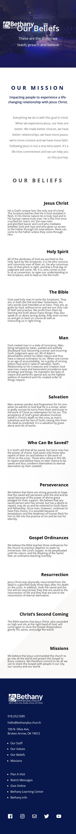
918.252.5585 (16, 716)
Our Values (17, 749)
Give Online (18, 786)
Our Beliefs (17, 755)
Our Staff (16, 743)
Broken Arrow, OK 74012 (24, 733)
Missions (16, 761)
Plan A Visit (17, 774)
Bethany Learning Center (26, 792)
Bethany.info (18, 797)
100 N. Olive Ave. (18, 729)
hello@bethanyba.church (24, 723)
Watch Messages (21, 780)
